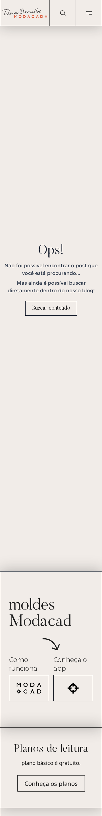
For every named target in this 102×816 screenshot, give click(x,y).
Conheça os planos (51, 783)
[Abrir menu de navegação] (89, 13)
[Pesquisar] (63, 13)
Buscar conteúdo (51, 308)
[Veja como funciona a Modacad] (29, 688)
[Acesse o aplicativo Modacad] (73, 688)
